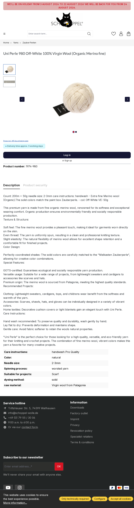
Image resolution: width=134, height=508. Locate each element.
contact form (30, 427)
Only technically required (75, 498)
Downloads (77, 407)
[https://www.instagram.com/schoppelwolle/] (20, 488)
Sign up (68, 160)
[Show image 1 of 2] (73, 132)
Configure (99, 498)
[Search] (89, 33)
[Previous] (22, 99)
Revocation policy (81, 430)
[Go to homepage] (67, 20)
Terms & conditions (82, 442)
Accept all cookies (121, 498)
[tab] (11, 185)
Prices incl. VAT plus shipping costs (15, 141)
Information (78, 402)
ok (59, 466)
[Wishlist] (113, 34)
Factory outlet (79, 413)
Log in (67, 155)
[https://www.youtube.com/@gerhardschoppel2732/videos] (8, 488)
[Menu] (4, 34)
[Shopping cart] (128, 34)
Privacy (75, 425)
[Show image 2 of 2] (76, 132)
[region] (67, 99)
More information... (15, 502)
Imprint (74, 419)
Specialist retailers (81, 436)
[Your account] (121, 34)
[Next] (127, 99)
